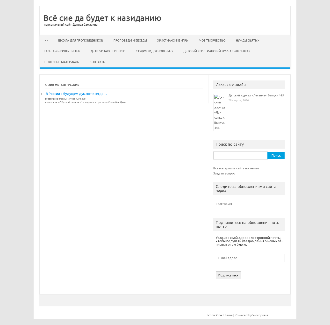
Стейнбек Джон (117, 102)
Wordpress (260, 315)
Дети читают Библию (108, 51)
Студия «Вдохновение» (154, 51)
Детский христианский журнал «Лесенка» (216, 51)
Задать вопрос (224, 173)
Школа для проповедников (80, 40)
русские (101, 102)
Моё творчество (212, 40)
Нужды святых (247, 40)
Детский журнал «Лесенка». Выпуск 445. (257, 95)
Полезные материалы (61, 62)
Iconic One (215, 315)
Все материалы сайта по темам (236, 168)
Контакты (98, 62)
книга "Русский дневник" (67, 102)
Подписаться (228, 275)
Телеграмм (224, 203)
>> (46, 40)
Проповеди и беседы (130, 40)
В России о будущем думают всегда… (76, 94)
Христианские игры (172, 40)
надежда (89, 102)
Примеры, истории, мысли (70, 98)
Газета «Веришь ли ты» (62, 51)
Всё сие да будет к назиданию (102, 17)
